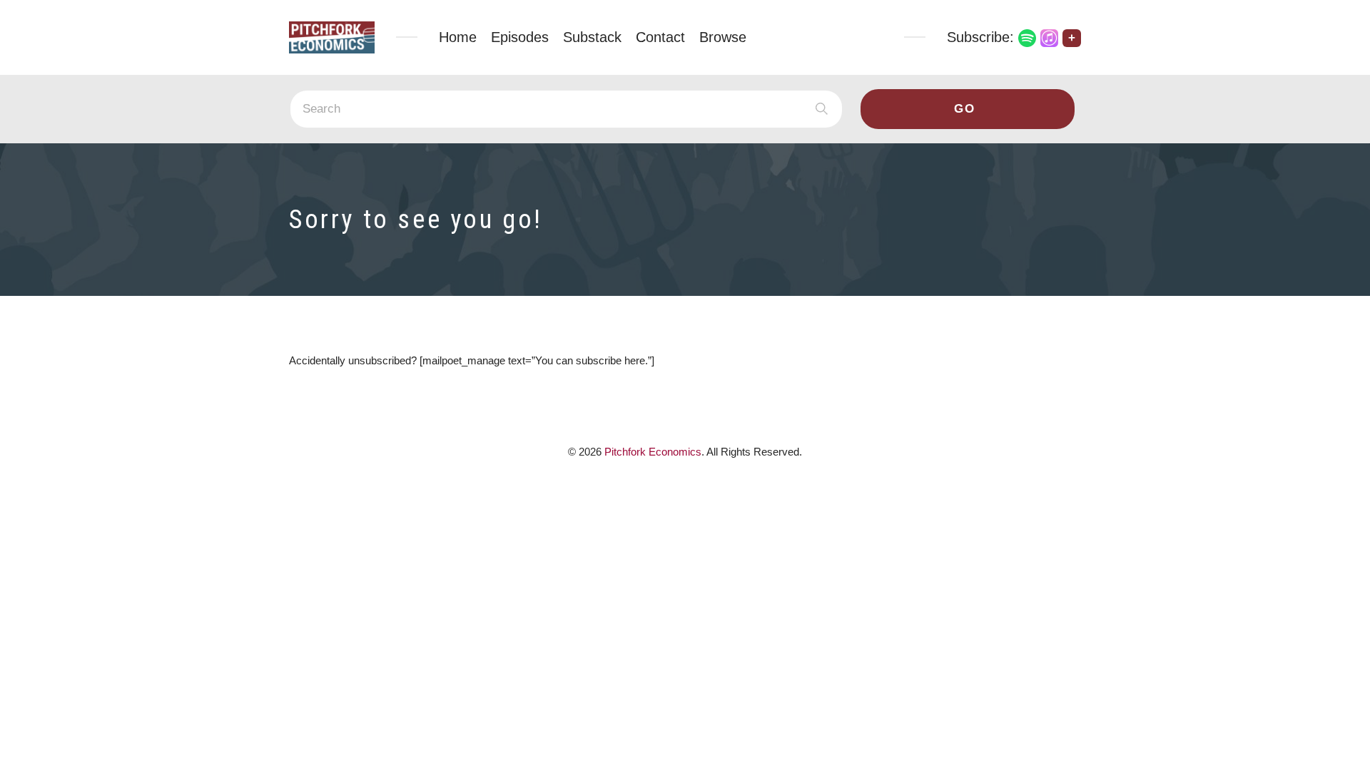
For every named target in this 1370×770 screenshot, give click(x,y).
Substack (592, 37)
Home (458, 37)
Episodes (520, 37)
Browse (722, 37)
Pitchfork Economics (652, 452)
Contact (660, 37)
